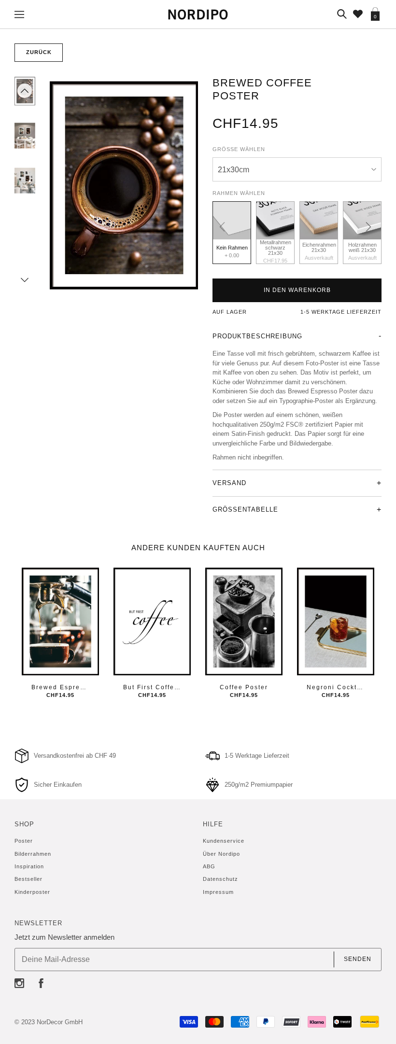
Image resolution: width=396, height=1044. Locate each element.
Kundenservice (223, 841)
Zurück (39, 52)
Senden (357, 959)
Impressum (218, 892)
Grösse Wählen (238, 149)
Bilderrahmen (32, 854)
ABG (209, 866)
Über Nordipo (221, 854)
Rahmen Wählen (238, 193)
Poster (23, 841)
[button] (24, 91)
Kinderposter (32, 892)
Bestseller (28, 879)
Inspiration (29, 866)
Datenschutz (220, 879)
